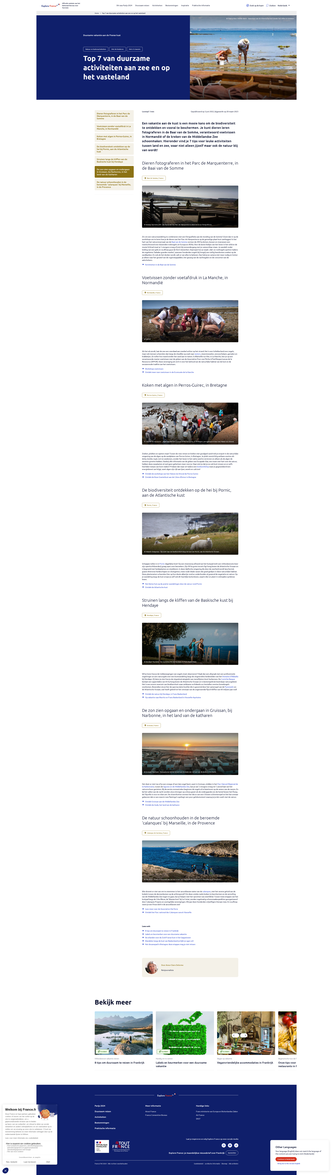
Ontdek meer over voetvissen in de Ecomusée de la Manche (169, 372)
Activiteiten (157, 5)
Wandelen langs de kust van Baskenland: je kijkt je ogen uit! (169, 941)
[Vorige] (235, 1035)
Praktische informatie (201, 5)
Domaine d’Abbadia (230, 676)
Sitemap (224, 1164)
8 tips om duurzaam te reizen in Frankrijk (161, 931)
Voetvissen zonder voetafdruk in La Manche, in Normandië (114, 127)
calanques (207, 891)
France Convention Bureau (156, 1115)
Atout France (150, 1111)
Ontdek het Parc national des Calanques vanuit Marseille (168, 912)
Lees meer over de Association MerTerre (161, 909)
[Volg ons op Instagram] (224, 1145)
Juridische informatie (212, 1164)
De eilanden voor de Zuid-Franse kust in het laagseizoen (168, 937)
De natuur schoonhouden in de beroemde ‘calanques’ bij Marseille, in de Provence (114, 184)
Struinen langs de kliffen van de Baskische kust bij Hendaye (112, 160)
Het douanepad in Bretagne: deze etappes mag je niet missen (170, 944)
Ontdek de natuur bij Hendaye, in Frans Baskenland (166, 694)
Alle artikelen (233, 1164)
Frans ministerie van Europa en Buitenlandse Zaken (217, 1111)
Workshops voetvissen (154, 369)
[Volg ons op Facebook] (230, 1145)
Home (97, 13)
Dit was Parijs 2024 (124, 5)
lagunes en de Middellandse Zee (176, 786)
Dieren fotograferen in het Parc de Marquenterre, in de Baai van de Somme (113, 116)
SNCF (198, 1118)
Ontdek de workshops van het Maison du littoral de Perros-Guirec (171, 473)
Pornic (162, 563)
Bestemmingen (171, 5)
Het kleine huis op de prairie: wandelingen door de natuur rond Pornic (173, 584)
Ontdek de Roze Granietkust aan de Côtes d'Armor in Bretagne (170, 477)
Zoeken (272, 5)
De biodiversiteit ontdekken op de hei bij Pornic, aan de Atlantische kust (113, 149)
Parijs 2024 (100, 1105)
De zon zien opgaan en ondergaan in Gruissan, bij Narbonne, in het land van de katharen (113, 172)
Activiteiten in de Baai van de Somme (160, 264)
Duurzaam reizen (142, 5)
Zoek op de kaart (257, 5)
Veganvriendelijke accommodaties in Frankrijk (245, 1062)
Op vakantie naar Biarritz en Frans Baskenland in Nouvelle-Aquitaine (173, 697)
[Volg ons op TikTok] (236, 1145)
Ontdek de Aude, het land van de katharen (162, 805)
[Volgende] (243, 1035)
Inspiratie (185, 5)
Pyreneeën (229, 687)
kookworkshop (203, 466)
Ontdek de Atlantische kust (156, 587)
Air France (200, 1115)
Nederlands (282, 5)
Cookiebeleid (198, 1164)
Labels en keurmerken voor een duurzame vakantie (166, 934)
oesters (197, 354)
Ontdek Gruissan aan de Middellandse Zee (162, 801)
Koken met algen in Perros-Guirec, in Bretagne (114, 137)
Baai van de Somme (179, 242)
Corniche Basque (228, 679)
